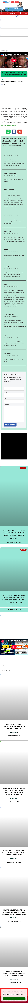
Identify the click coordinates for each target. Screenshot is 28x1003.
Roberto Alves (7, 353)
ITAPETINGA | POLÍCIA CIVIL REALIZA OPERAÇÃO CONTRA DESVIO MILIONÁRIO (14, 853)
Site (5, 398)
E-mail (6, 392)
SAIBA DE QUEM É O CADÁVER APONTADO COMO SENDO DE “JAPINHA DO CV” (14, 973)
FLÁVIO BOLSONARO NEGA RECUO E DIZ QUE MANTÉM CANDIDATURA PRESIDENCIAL (14, 912)
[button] (26, 13)
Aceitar (14, 999)
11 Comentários (12, 79)
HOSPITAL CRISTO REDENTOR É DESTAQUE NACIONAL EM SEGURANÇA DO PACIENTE (14, 533)
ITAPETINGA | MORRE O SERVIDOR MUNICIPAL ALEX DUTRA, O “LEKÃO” (14, 726)
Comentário (7, 404)
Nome (5, 386)
